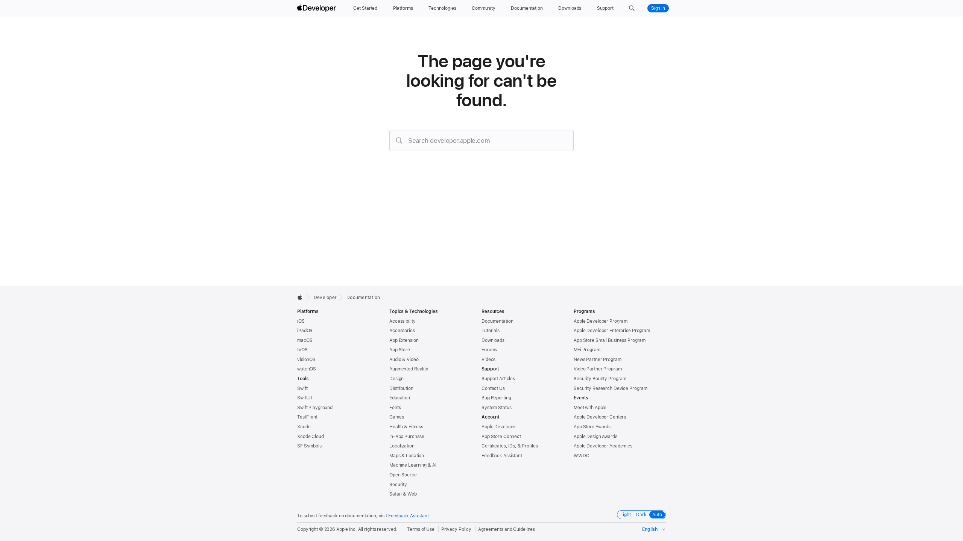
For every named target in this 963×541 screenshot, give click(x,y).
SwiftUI (304, 397)
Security (398, 484)
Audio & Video (403, 359)
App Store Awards (592, 426)
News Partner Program (597, 359)
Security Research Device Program (610, 388)
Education (399, 397)
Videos (488, 359)
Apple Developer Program (600, 321)
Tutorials (491, 330)
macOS (304, 340)
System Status (496, 407)
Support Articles (498, 378)
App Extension (403, 340)
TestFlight (307, 417)
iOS (301, 321)
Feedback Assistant (502, 455)
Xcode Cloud (310, 436)
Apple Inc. (346, 529)
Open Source (403, 475)
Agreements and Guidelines (506, 529)
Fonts (395, 407)
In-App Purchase (406, 436)
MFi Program (587, 349)
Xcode (303, 426)
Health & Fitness (406, 426)
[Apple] (302, 297)
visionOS (306, 359)
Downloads (493, 340)
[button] (632, 8)
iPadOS (305, 330)
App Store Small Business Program (610, 340)
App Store (399, 349)
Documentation (363, 297)
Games (396, 417)
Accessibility (402, 321)
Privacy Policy (456, 529)
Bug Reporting (496, 397)
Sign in (658, 8)
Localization (402, 446)
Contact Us (493, 388)
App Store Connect (501, 436)
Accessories (402, 330)
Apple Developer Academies (603, 446)
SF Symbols (309, 446)
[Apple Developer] (317, 8)
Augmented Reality (408, 369)
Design (396, 378)
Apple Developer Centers (600, 417)
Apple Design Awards (595, 436)
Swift (302, 388)
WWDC (581, 455)
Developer (325, 297)
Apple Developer (499, 426)
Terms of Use (420, 529)
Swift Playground (315, 407)
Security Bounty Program (600, 378)
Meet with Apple (590, 407)
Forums (489, 349)
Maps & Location (406, 455)
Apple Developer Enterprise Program (612, 330)
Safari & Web (403, 494)
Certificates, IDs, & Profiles (510, 446)
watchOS (306, 369)
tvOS (302, 349)
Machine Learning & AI (412, 465)
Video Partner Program (597, 369)
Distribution (401, 388)
